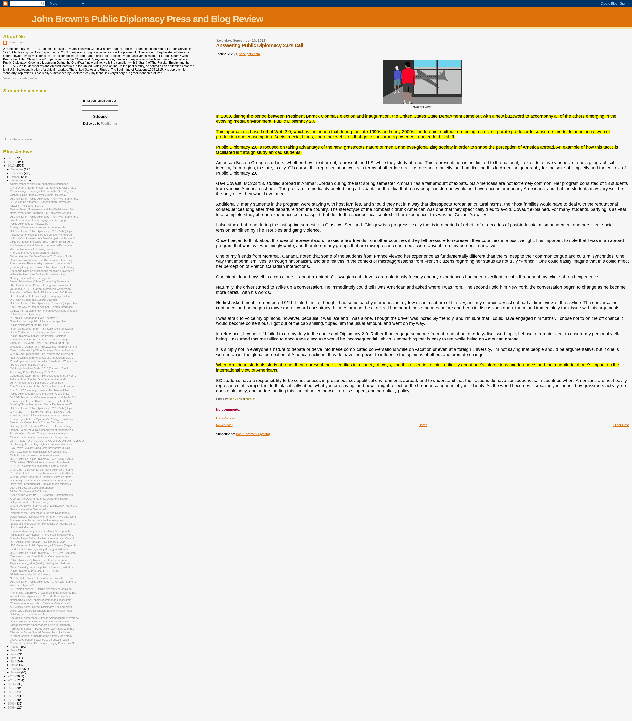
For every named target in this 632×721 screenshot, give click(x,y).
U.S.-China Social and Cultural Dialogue (33, 299)
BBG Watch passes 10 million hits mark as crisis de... (42, 588)
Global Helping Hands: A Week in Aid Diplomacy (38, 194)
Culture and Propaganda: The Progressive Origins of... (42, 353)
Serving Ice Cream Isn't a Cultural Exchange (36, 422)
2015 (11, 680)
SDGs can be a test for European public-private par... (41, 201)
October (16, 176)
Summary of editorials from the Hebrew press (37, 520)
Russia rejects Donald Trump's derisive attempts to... (41, 433)
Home (423, 425)
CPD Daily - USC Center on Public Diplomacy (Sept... (42, 411)
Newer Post (224, 425)
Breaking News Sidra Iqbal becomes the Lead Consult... (43, 538)
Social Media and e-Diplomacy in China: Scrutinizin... (41, 332)
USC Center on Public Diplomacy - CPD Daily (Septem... (43, 581)
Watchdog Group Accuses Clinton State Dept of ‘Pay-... (43, 480)
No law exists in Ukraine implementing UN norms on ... (42, 523)
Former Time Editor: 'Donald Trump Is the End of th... (41, 401)
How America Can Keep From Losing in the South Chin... (43, 621)
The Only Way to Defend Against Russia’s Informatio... (42, 306)
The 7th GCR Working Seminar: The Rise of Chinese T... (44, 390)
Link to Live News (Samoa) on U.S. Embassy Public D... (43, 505)
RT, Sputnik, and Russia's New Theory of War (37, 542)
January (16, 672)
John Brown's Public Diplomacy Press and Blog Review (147, 19)
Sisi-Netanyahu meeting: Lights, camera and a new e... (42, 444)
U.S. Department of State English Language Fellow (40, 296)
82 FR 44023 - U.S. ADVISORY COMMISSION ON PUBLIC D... (48, 440)
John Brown (16, 42)
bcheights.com (249, 54)
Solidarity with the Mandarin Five (29, 614)
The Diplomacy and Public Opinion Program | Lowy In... (43, 386)
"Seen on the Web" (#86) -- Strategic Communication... (42, 328)
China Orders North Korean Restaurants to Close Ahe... (43, 187)
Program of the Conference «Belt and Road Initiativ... (41, 512)
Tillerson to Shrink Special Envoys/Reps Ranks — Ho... (43, 632)
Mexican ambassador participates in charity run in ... (41, 437)
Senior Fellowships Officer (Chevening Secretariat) (40, 281)
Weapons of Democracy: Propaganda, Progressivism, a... (44, 346)
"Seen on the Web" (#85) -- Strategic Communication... (42, 350)
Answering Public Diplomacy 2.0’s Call (32, 372)
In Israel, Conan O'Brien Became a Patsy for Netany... (42, 635)
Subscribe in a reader (18, 139)
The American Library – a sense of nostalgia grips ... (41, 339)
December (17, 169)
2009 (11, 703)
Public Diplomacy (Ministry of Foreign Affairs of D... (40, 393)
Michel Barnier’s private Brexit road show (34, 455)
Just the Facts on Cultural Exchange (32, 487)
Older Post (621, 425)
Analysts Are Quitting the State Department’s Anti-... (40, 498)
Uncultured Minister (21, 527)
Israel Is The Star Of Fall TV (26, 205)
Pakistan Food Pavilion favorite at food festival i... (39, 379)
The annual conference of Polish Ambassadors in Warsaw (44, 617)
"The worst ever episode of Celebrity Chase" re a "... (41, 603)
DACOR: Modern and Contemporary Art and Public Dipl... (44, 397)
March (15, 664)
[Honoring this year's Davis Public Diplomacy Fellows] (42, 267)
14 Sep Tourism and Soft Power (29, 491)
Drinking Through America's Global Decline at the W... (42, 404)
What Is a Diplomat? (22, 585)
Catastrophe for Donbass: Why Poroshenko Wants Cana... (45, 361)
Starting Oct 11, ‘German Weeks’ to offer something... (42, 426)
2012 (11, 691)
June (14, 654)
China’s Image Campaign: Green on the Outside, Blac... (43, 191)
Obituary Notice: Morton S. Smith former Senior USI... (42, 241)
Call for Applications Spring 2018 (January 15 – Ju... (41, 368)
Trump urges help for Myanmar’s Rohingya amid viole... (43, 419)
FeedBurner (109, 123)
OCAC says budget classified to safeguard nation (39, 639)
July (13, 650)
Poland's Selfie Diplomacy (25, 314)
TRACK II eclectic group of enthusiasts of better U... (41, 465)
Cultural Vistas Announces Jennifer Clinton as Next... (41, 476)
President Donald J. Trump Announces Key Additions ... (43, 473)
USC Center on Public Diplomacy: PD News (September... (44, 303)
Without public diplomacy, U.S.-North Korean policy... (41, 596)
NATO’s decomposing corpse (27, 364)
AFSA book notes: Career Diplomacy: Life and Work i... (42, 606)
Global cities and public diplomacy (30, 574)
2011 (11, 695)
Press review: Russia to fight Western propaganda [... (42, 263)
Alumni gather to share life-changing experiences (39, 183)
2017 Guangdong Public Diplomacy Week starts (38, 451)
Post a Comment (226, 418)
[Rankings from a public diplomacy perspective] (38, 321)
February (16, 668)
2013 (11, 687)
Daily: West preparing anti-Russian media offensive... (41, 483)
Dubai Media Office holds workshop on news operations (43, 516)
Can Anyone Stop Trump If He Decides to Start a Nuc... (43, 375)
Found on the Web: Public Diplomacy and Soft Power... (42, 292)
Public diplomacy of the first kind (29, 324)
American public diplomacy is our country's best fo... (41, 415)
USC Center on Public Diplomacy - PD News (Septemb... (44, 216)
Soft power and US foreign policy (29, 502)
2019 (11, 158)
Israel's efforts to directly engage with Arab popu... (39, 220)
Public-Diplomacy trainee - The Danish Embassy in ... (42, 534)
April (14, 661)
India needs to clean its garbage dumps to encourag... (42, 234)
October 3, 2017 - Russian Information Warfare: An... (41, 288)
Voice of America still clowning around (32, 249)
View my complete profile (20, 78)
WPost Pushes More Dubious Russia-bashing (37, 274)
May (14, 657)
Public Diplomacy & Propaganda (29, 223)
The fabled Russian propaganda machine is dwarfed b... (43, 270)
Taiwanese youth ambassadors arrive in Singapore (40, 624)
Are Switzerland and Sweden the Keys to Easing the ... (42, 245)
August (15, 646)
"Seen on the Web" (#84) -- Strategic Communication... (42, 494)
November (17, 173)
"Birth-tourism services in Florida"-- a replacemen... (40, 556)
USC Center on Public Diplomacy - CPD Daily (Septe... (42, 231)
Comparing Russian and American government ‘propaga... (44, 310)
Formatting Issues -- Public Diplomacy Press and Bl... (42, 628)
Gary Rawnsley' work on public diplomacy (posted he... (43, 567)
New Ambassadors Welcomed (28, 509)
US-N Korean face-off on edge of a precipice (36, 382)
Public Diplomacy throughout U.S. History (34, 570)
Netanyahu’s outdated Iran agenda (30, 278)
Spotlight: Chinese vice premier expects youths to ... (41, 227)
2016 (11, 676)
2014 (11, 684)
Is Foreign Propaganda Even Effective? (33, 317)
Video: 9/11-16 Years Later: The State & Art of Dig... (40, 342)
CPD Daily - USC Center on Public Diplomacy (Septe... (42, 469)
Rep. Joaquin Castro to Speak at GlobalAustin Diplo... (42, 357)
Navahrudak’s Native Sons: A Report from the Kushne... (43, 578)
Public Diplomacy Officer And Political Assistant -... (40, 335)
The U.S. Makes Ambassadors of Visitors (34, 252)
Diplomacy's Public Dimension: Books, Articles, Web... (42, 610)
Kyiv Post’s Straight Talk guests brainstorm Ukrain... (41, 447)
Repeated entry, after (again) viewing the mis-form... (41, 563)
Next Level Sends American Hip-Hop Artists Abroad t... (42, 212)
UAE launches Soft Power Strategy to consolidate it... (41, 285)
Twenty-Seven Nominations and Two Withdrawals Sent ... (44, 209)
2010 (11, 699)
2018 (11, 161)
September (17, 180)
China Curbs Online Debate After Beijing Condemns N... (43, 643)
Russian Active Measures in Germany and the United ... (43, 260)
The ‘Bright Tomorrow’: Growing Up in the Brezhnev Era (43, 592)
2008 (11, 707)
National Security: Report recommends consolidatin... (41, 599)
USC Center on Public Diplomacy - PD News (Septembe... (44, 198)
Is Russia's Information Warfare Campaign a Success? (43, 238)
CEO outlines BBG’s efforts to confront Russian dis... (41, 462)
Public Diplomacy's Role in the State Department (38, 560)
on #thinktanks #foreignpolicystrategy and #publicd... (41, 549)
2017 (11, 165)
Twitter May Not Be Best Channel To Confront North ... (42, 256)
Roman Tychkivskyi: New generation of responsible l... (42, 429)
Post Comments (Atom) (253, 434)
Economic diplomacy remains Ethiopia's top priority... (41, 531)
